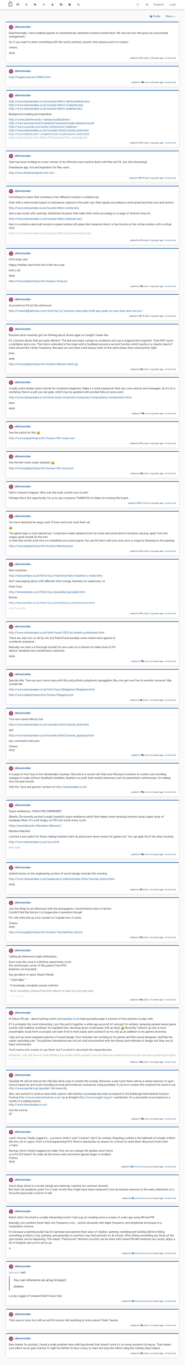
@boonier (14, 1272)
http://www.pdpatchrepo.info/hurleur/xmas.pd (38, 281)
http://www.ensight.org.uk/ (96, 1097)
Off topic (145, 178)
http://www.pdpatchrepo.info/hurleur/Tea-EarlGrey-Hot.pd (45, 932)
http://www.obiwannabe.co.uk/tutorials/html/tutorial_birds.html (49, 130)
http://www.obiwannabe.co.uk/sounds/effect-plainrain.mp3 (45, 218)
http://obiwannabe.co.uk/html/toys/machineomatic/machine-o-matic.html (55, 575)
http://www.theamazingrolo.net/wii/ (32, 172)
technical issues (141, 1166)
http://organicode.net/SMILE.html (30, 77)
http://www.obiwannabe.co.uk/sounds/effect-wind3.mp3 (44, 208)
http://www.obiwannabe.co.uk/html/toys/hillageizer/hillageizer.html (51, 689)
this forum (145, 503)
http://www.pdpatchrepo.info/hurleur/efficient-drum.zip (43, 364)
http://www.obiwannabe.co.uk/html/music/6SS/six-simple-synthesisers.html (56, 632)
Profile (156, 16)
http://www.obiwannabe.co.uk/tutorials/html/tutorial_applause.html (51, 735)
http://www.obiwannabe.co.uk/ (28, 1104)
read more (170, 58)
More (171, 17)
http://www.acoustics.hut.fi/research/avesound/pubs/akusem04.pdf (51, 123)
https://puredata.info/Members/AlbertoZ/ (35, 825)
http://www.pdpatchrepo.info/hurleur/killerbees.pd (41, 546)
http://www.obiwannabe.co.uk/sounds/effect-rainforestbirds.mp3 (49, 101)
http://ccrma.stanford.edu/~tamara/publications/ (39, 119)
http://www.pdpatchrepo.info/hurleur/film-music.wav (42, 438)
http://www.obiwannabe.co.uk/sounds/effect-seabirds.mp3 (45, 108)
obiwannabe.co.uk (68, 1018)
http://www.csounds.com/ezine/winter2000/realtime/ (43, 126)
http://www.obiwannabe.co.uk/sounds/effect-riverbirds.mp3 (46, 105)
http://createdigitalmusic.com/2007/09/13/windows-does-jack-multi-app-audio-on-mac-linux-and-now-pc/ (76, 310)
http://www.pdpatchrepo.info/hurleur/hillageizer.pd (41, 694)
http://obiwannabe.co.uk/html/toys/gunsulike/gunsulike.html (47, 592)
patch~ (146, 286)
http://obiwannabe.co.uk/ (71, 786)
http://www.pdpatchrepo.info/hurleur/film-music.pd (41, 468)
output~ (146, 58)
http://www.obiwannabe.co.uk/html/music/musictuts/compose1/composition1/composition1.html (70, 397)
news (147, 82)
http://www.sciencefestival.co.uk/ (40, 1097)
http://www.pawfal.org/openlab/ (29, 1088)
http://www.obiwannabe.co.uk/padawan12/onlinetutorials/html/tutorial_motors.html (61, 879)
